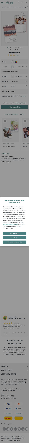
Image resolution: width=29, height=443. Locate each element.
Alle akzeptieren (14, 233)
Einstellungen (14, 237)
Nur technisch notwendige (14, 242)
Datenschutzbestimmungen (10, 224)
